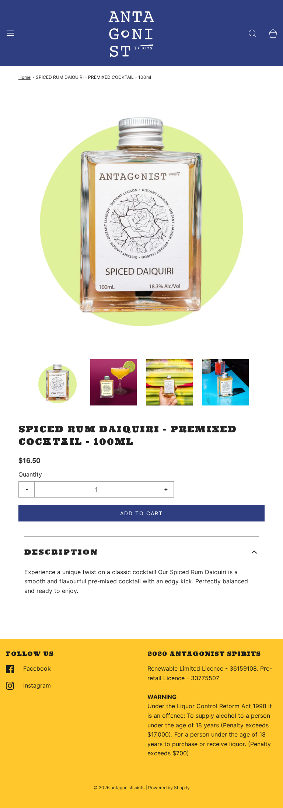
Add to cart (141, 513)
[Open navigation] (10, 33)
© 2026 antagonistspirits (119, 787)
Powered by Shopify (169, 787)
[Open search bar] (252, 33)
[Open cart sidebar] (273, 33)
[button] (57, 382)
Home (24, 77)
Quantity (30, 474)
